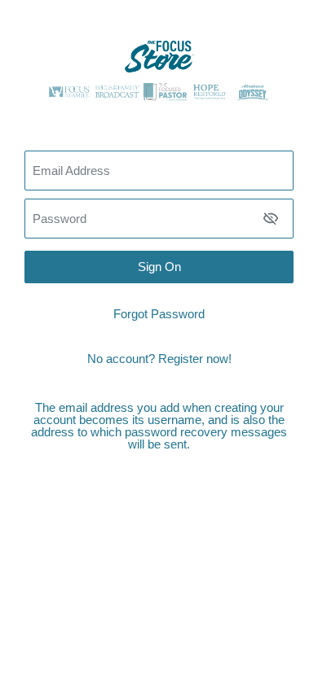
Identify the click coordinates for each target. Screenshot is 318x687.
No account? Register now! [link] (159, 358)
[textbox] (159, 218)
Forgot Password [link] (159, 314)
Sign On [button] (159, 266)
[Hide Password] (270, 218)
